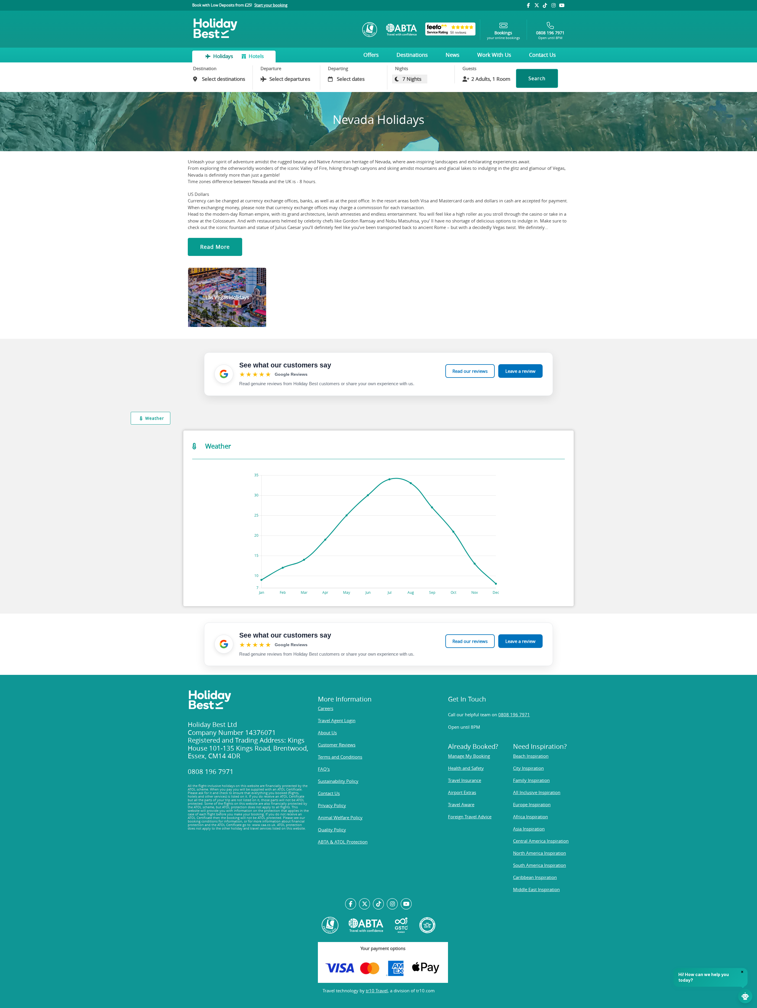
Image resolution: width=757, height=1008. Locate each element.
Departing (338, 68)
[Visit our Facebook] (528, 5)
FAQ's (324, 769)
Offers (371, 54)
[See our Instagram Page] (392, 904)
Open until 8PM (550, 35)
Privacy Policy (332, 805)
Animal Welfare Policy (340, 817)
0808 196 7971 (514, 714)
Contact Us (542, 54)
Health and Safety (466, 768)
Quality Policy (332, 830)
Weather (154, 418)
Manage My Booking (469, 756)
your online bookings (503, 35)
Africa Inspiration (530, 817)
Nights (401, 68)
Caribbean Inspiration (535, 877)
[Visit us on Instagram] (553, 5)
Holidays (223, 56)
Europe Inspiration (532, 804)
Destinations (412, 54)
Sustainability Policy (338, 781)
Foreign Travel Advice (469, 817)
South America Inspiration (539, 865)
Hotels (256, 56)
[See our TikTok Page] (379, 904)
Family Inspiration (531, 780)
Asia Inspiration (529, 829)
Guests (469, 68)
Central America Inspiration (541, 841)
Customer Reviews (336, 745)
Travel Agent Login (336, 720)
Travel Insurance (464, 780)
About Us (327, 733)
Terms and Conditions (340, 757)
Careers (325, 708)
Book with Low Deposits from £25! (239, 5)
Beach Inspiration (531, 756)
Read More (215, 246)
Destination (204, 68)
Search (537, 78)
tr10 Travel (377, 991)
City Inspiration (528, 768)
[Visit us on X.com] (365, 904)
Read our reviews (470, 371)
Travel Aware (461, 804)
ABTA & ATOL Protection (343, 842)
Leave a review (520, 371)
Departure (271, 68)
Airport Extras (462, 792)
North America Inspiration (539, 853)
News (453, 54)
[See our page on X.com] (537, 5)
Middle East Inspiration (536, 889)
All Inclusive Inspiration (536, 792)
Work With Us (494, 54)
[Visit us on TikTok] (545, 5)
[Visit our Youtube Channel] (562, 5)
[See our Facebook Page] (351, 904)
